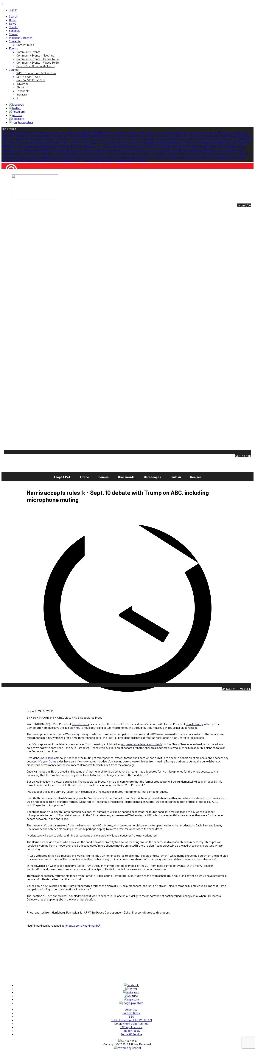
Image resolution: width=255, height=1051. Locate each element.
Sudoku (175, 477)
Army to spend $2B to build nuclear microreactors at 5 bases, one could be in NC (113, 135)
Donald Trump (194, 724)
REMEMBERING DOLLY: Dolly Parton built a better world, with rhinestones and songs (135, 132)
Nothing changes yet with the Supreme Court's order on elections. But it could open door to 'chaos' (85, 160)
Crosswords (126, 477)
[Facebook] (16, 104)
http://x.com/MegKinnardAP (83, 925)
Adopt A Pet (61, 477)
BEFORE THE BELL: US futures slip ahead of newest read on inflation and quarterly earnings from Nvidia (135, 146)
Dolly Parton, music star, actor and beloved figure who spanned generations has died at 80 (144, 153)
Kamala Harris (80, 724)
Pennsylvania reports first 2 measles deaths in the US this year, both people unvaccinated (184, 150)
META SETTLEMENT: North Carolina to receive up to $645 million (42, 132)
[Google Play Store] (21, 122)
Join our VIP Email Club (236, 688)
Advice (84, 477)
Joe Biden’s (46, 757)
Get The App (243, 455)
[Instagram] (17, 111)
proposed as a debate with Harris (141, 744)
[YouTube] (15, 115)
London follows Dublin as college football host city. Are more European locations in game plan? (70, 150)
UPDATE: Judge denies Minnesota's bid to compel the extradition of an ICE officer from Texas (146, 143)
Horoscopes (152, 477)
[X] (15, 108)
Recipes (196, 477)
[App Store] (16, 118)
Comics (103, 477)
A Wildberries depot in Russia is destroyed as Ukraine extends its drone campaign (189, 139)
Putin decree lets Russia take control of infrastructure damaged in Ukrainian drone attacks (126, 157)
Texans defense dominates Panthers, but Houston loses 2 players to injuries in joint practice (82, 139)
